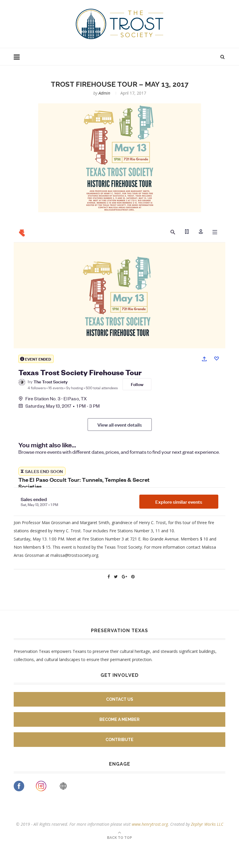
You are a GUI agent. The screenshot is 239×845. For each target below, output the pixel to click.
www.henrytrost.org (150, 824)
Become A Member (119, 719)
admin (104, 93)
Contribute (119, 739)
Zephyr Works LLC (207, 824)
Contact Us (119, 699)
